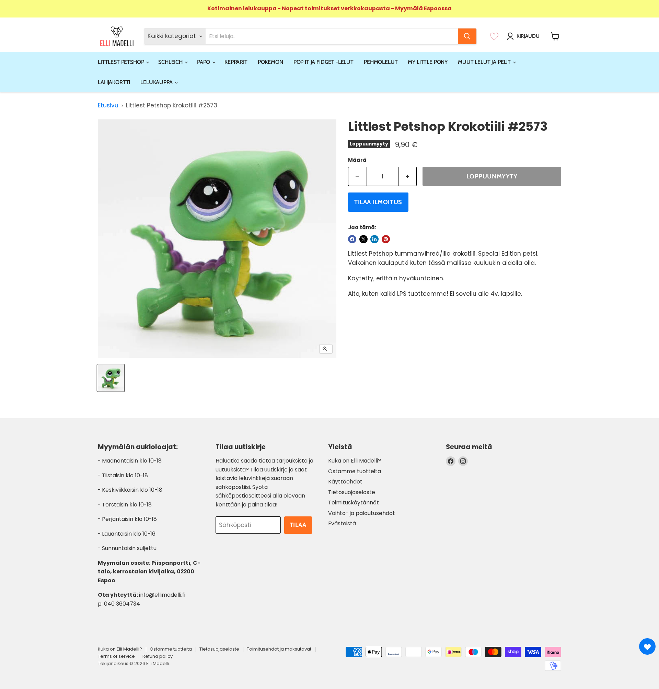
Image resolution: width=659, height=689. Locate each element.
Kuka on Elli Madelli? (354, 461)
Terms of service (116, 656)
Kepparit (235, 62)
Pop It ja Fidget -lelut (323, 62)
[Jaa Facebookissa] (352, 239)
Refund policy (157, 656)
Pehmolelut (380, 62)
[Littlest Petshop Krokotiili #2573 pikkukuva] (110, 378)
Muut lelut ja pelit (485, 62)
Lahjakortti (114, 82)
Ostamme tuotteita (354, 471)
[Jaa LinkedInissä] (374, 239)
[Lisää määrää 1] (407, 176)
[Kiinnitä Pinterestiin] (386, 239)
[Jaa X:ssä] (363, 239)
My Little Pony (428, 62)
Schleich (171, 62)
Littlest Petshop (121, 62)
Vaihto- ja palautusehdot (361, 513)
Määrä (357, 160)
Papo (204, 62)
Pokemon (270, 62)
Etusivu (108, 105)
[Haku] (467, 36)
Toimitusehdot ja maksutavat (279, 649)
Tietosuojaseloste (351, 492)
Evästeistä (342, 523)
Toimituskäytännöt (353, 502)
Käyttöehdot (345, 482)
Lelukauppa (157, 82)
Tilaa (298, 525)
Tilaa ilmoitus (378, 202)
